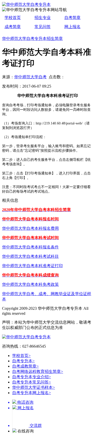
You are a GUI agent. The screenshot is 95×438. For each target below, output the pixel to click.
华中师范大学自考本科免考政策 (30, 284)
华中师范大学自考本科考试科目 (30, 256)
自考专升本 (23, 361)
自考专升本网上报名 (31, 393)
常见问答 (42, 26)
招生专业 (42, 17)
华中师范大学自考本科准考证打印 (32, 266)
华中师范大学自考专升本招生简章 (32, 38)
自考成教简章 (25, 366)
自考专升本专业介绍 (31, 377)
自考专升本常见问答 (31, 382)
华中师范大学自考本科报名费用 (30, 228)
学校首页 (13, 17)
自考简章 (72, 17)
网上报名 (72, 26)
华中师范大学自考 (30, 77)
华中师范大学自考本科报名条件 (30, 247)
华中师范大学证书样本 (33, 387)
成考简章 (13, 26)
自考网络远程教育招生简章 (37, 371)
